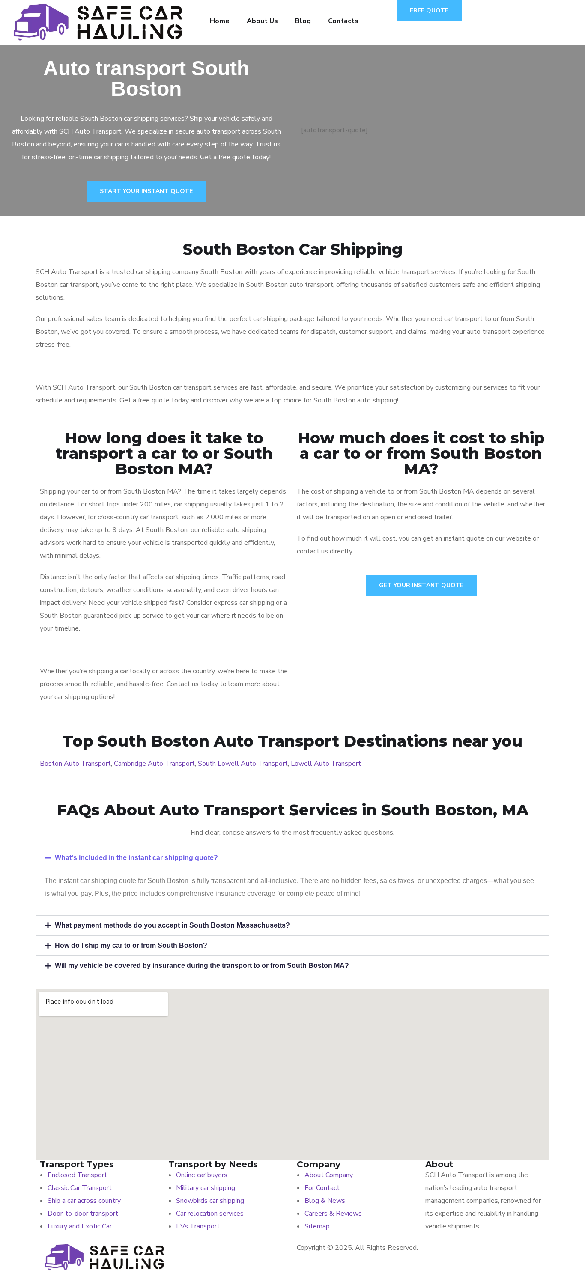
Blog (303, 21)
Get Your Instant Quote (421, 585)
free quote (429, 10)
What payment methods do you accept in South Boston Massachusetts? (172, 925)
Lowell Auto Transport (326, 763)
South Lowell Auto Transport (243, 763)
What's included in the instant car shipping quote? (136, 857)
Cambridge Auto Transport (154, 763)
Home (220, 21)
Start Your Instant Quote (146, 191)
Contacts (343, 21)
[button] (292, 858)
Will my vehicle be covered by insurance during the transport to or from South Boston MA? (202, 965)
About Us (262, 21)
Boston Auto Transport (75, 763)
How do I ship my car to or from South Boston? (131, 945)
